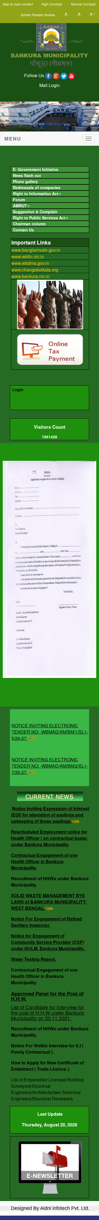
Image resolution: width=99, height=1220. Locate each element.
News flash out (27, 175)
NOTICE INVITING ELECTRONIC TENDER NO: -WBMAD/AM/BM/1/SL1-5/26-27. (50, 726)
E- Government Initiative (35, 169)
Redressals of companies (37, 187)
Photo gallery (25, 181)
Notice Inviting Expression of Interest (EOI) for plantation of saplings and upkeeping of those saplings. (50, 814)
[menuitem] (50, 169)
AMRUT (20, 205)
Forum (19, 199)
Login (17, 389)
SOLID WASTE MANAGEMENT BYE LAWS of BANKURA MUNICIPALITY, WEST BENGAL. (49, 901)
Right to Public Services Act (39, 217)
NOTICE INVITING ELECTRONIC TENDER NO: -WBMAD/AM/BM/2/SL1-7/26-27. (50, 760)
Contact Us (23, 229)
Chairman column (29, 223)
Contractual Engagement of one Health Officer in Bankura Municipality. (44, 861)
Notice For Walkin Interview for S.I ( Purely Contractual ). (47, 1048)
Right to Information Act (35, 193)
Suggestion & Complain (35, 211)
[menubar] (49, 199)
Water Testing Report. (33, 959)
